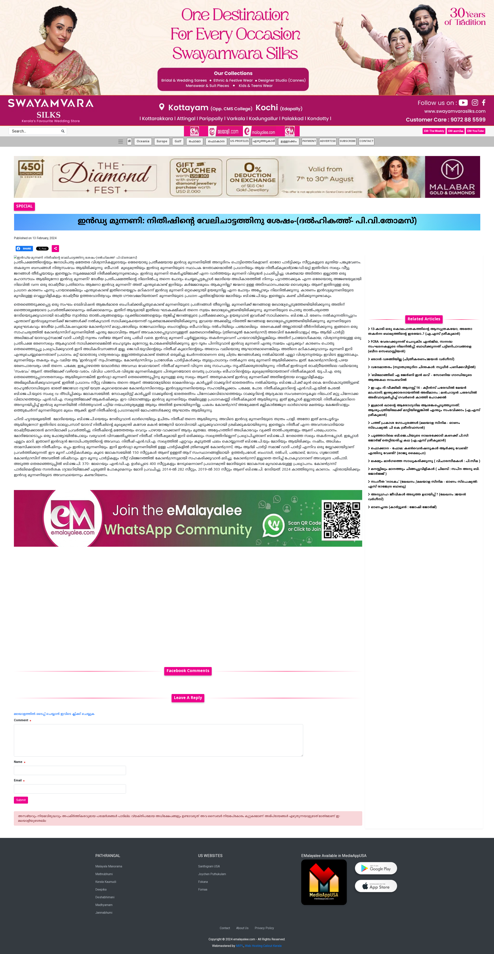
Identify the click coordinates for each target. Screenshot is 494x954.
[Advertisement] (129, 604)
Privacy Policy (264, 928)
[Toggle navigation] (120, 141)
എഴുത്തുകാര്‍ (264, 141)
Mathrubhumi (104, 874)
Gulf (178, 141)
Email (18, 780)
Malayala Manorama (108, 866)
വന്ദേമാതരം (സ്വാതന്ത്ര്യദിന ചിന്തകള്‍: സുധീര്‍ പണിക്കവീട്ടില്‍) (422, 367)
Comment (21, 720)
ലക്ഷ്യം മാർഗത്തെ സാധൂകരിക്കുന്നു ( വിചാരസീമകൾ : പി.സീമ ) (425, 461)
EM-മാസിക (455, 130)
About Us (242, 928)
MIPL (240, 946)
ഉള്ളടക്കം (289, 141)
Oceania (143, 141)
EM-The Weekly (434, 130)
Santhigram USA (209, 866)
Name (18, 762)
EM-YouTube (475, 130)
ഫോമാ (195, 141)
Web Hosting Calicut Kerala (263, 946)
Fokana (203, 882)
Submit (21, 800)
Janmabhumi (103, 912)
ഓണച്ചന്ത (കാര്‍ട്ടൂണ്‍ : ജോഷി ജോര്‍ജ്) (403, 507)
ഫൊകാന (216, 141)
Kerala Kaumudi (105, 882)
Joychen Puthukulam (212, 874)
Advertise (328, 141)
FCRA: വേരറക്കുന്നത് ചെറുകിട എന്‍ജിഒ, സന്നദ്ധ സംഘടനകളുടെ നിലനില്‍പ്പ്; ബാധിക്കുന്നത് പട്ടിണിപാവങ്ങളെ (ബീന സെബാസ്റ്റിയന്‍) (419, 346)
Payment (309, 141)
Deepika (101, 889)
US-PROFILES (239, 141)
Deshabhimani (104, 897)
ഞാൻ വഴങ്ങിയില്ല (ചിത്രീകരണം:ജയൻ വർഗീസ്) (412, 359)
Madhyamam (104, 905)
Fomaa (202, 889)
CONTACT (367, 141)
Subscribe (348, 141)
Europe (162, 141)
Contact (225, 928)
